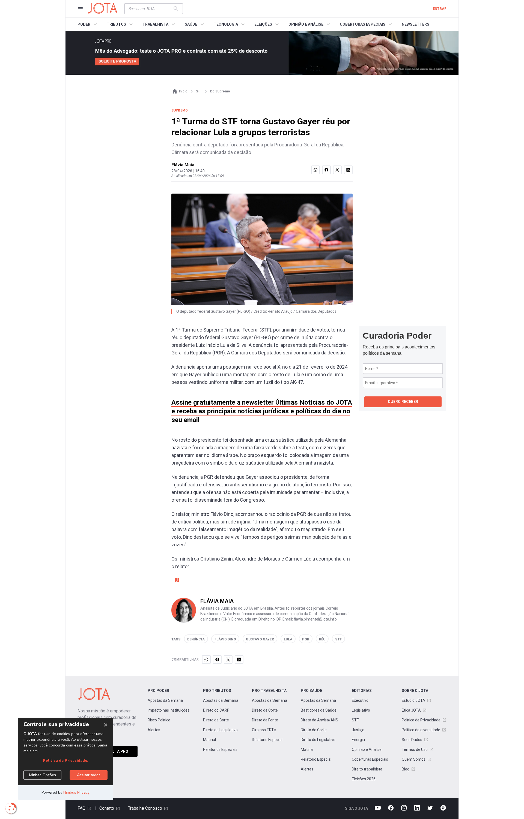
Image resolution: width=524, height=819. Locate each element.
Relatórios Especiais (220, 749)
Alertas (154, 730)
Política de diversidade (421, 730)
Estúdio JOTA (413, 700)
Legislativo (361, 710)
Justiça (358, 730)
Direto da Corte (216, 720)
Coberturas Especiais (370, 759)
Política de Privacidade (421, 720)
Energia (358, 739)
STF (355, 720)
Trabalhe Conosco (145, 808)
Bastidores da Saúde (319, 710)
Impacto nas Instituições (168, 710)
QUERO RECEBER (403, 401)
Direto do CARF (216, 710)
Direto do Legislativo (220, 730)
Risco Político (159, 720)
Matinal (209, 739)
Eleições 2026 (364, 779)
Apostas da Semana (165, 700)
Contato (106, 808)
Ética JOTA (411, 710)
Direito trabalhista (367, 769)
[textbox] (150, 9)
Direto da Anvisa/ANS (319, 720)
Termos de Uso (415, 749)
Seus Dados (412, 739)
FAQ (81, 808)
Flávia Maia (182, 164)
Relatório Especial (267, 739)
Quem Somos (413, 759)
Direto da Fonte (265, 720)
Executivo (360, 700)
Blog (405, 769)
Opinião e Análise (367, 749)
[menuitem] (88, 24)
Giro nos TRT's (264, 730)
